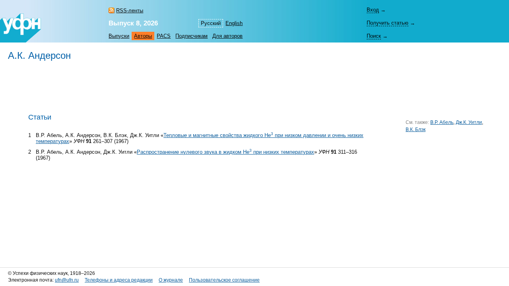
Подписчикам (191, 36)
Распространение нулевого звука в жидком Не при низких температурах (225, 152)
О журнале (171, 280)
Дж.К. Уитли (469, 122)
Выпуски (119, 36)
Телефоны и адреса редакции (119, 280)
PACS (164, 36)
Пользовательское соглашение (224, 280)
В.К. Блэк (415, 129)
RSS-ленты (129, 11)
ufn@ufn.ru (67, 280)
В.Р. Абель (441, 122)
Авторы (143, 36)
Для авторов (227, 36)
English (234, 23)
